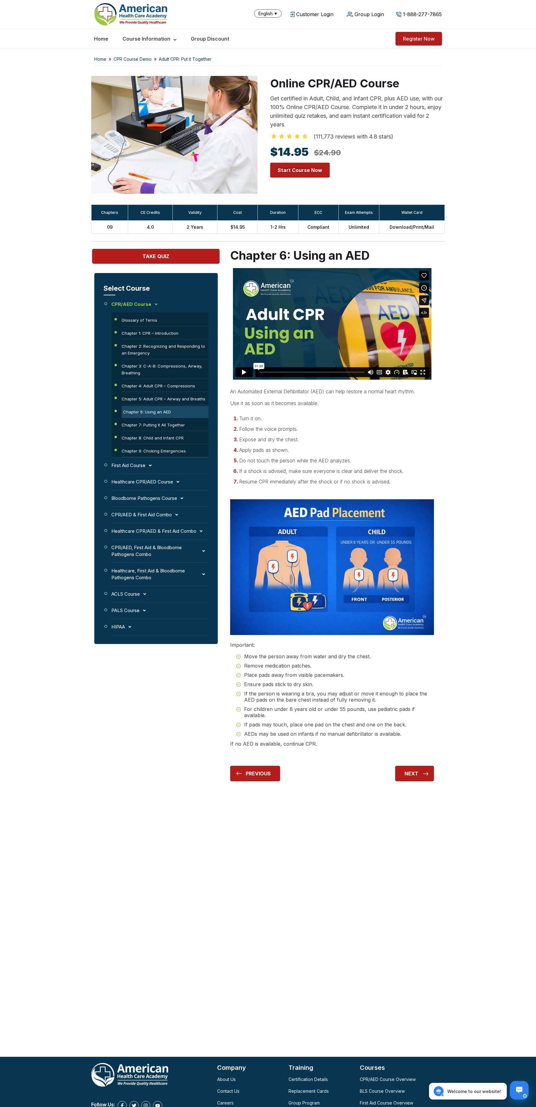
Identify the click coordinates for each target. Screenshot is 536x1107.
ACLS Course (125, 594)
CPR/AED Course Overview (388, 1079)
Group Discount (210, 39)
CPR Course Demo (133, 59)
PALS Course (125, 610)
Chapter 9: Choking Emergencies (154, 450)
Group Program (304, 1102)
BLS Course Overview (382, 1091)
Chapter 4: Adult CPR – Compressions (158, 385)
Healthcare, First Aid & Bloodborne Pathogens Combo (148, 574)
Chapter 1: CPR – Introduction (150, 333)
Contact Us (228, 1091)
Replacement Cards (308, 1091)
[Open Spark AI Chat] (519, 1090)
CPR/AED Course (131, 304)
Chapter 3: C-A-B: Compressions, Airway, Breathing (162, 369)
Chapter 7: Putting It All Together (153, 424)
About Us (226, 1079)
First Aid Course (128, 465)
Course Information (146, 39)
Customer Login (314, 14)
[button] (269, 13)
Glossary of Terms (139, 320)
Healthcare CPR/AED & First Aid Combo (153, 531)
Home (101, 39)
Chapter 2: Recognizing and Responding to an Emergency (163, 349)
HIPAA (118, 627)
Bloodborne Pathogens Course (144, 498)
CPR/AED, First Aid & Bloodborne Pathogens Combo (146, 551)
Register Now (419, 39)
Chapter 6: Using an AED (147, 411)
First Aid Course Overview (386, 1102)
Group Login (369, 14)
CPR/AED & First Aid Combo (141, 515)
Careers (225, 1102)
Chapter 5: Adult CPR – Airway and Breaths (163, 398)
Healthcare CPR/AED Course (142, 482)
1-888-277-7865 (422, 14)
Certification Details (308, 1079)
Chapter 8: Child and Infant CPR (153, 437)
